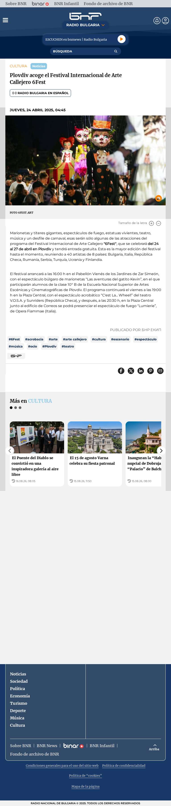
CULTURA (18, 66)
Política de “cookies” (85, 776)
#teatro (68, 346)
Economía (20, 696)
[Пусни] (122, 39)
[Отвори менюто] (5, 20)
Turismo (18, 703)
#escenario (120, 339)
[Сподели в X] (130, 370)
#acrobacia (34, 339)
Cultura (17, 725)
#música (16, 346)
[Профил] (165, 20)
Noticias (18, 674)
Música (17, 718)
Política (17, 688)
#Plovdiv (49, 346)
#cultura (99, 339)
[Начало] (85, 16)
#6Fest (14, 339)
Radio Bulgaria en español (43, 93)
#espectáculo (145, 339)
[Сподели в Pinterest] (150, 370)
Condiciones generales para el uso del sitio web (62, 766)
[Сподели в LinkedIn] (140, 370)
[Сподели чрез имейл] (160, 370)
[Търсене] (115, 51)
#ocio (32, 346)
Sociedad (19, 681)
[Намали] (158, 223)
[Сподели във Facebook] (121, 370)
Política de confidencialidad (123, 766)
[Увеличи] (151, 223)
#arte (53, 339)
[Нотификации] (157, 20)
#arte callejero (75, 339)
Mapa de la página (85, 786)
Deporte (18, 710)
